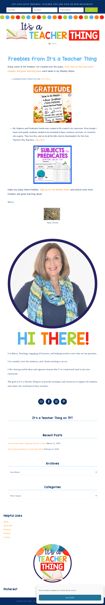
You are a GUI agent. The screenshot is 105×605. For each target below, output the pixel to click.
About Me (8, 526)
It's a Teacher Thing (52, 31)
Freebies (7, 533)
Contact (7, 537)
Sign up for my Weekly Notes (55, 189)
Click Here (45, 79)
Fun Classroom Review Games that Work (26, 449)
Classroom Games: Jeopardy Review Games (27, 443)
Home (6, 522)
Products (7, 529)
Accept (70, 598)
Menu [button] (54, 43)
